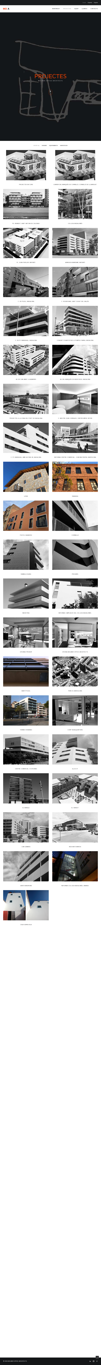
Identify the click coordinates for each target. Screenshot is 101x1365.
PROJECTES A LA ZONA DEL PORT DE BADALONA (26, 418)
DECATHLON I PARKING (75, 1236)
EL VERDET (75, 808)
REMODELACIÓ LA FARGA (75, 1003)
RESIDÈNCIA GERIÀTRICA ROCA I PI (26, 1353)
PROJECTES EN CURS (26, 185)
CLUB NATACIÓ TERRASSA (26, 1042)
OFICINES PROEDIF (26, 652)
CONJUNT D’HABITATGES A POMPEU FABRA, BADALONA (75, 340)
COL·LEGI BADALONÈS (75, 223)
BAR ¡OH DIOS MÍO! (26, 1275)
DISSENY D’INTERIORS (26, 1080)
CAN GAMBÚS (26, 847)
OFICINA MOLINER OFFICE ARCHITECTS (75, 652)
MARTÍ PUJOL (26, 691)
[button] (26, 165)
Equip (76, 9)
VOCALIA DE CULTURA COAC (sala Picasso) (26, 1314)
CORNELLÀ (75, 535)
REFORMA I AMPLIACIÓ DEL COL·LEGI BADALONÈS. (75, 613)
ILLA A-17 (75, 769)
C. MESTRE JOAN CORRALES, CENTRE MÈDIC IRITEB (75, 418)
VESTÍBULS (25, 1158)
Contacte (94, 9)
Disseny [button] (44, 145)
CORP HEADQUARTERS (75, 730)
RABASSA (75, 496)
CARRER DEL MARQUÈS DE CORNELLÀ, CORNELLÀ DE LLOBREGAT (75, 185)
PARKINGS (75, 1119)
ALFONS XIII (75, 964)
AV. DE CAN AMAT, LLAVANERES (26, 379)
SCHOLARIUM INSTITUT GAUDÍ (75, 925)
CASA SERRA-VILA (26, 925)
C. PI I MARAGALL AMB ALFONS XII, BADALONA (26, 457)
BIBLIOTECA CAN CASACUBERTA (75, 1275)
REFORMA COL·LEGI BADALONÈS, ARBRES (75, 886)
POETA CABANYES (26, 535)
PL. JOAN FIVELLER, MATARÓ (26, 262)
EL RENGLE (25, 808)
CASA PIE (75, 1080)
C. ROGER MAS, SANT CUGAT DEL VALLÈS (75, 301)
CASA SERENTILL (26, 1003)
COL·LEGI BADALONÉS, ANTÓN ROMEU (26, 1197)
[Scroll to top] (97, 1357)
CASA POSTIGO (75, 1353)
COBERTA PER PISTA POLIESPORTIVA (26, 1119)
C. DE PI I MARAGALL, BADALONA (26, 340)
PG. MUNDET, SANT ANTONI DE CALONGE (26, 223)
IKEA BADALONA (26, 1236)
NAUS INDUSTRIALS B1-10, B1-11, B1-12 (75, 1197)
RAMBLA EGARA (26, 574)
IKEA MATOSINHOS (75, 847)
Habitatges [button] (64, 145)
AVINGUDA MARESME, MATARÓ (75, 262)
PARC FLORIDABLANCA (26, 964)
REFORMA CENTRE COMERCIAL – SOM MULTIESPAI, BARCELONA (75, 457)
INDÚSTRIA (25, 613)
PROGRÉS (75, 574)
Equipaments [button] (53, 145)
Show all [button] (36, 145)
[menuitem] (84, 2)
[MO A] (6, 9)
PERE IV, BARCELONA (75, 691)
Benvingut (56, 9)
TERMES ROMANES (26, 730)
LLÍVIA (26, 496)
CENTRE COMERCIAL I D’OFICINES (26, 769)
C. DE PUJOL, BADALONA (26, 301)
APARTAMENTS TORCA (75, 1158)
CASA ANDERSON (75, 1042)
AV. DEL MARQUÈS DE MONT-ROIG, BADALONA (75, 379)
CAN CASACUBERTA (75, 1314)
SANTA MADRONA (26, 886)
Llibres (84, 9)
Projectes (67, 9)
